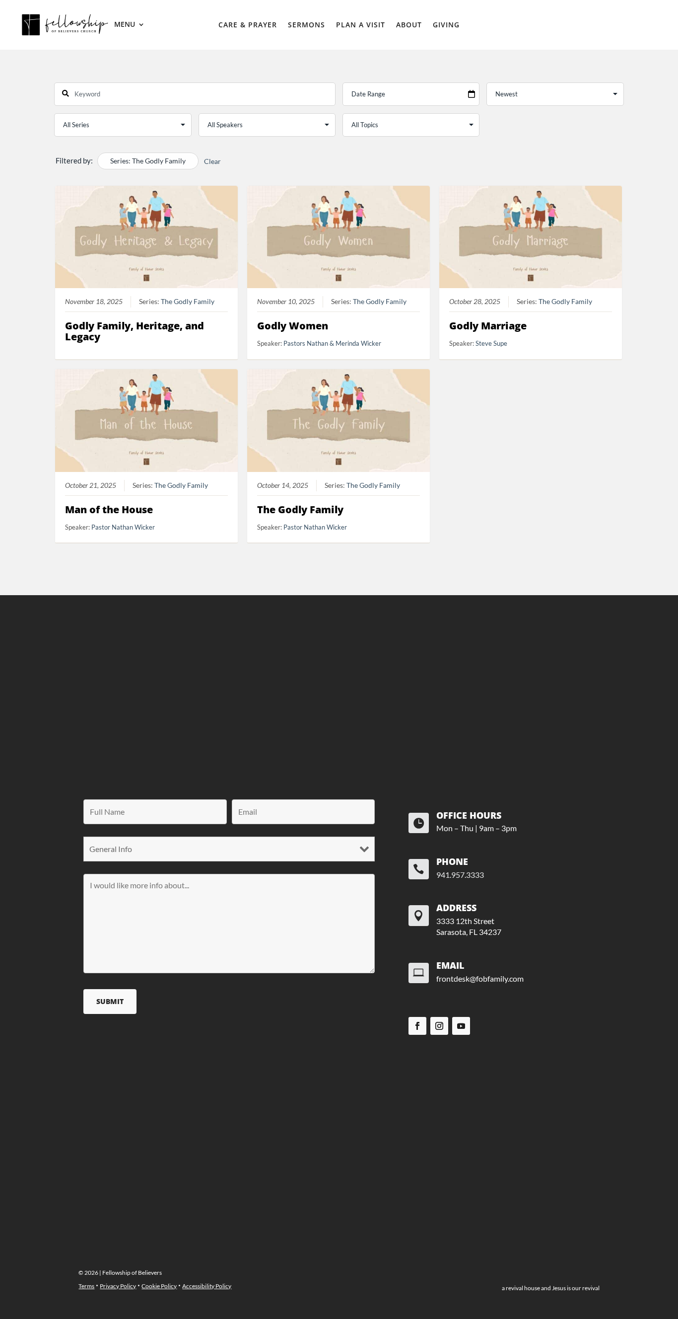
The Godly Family (187, 302)
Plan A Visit (360, 25)
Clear (212, 161)
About (409, 25)
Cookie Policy (159, 1286)
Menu (124, 25)
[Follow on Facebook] (417, 1026)
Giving (446, 25)
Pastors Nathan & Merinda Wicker (332, 343)
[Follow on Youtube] (461, 1026)
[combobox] (195, 94)
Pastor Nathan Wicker (123, 527)
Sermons (306, 25)
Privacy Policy (118, 1286)
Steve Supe (491, 343)
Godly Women (292, 325)
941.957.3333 (460, 874)
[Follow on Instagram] (439, 1026)
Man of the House (109, 509)
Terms (86, 1286)
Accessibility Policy (206, 1286)
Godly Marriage (488, 325)
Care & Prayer (247, 25)
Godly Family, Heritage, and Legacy (134, 331)
